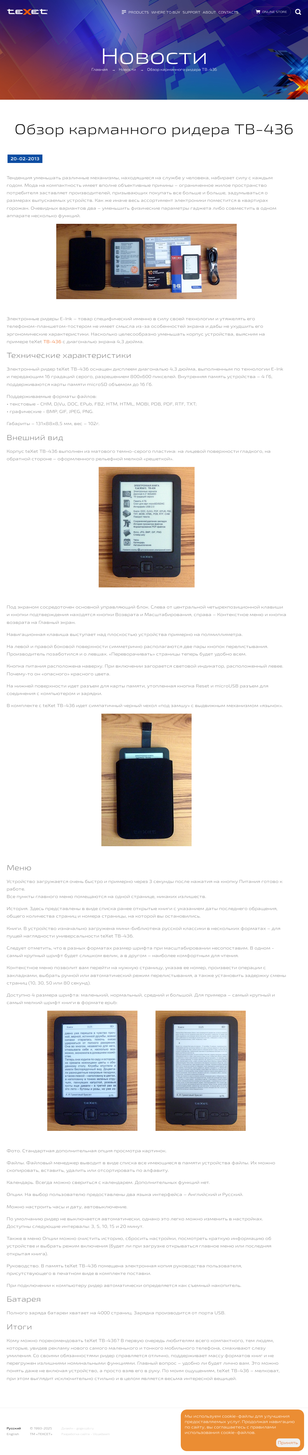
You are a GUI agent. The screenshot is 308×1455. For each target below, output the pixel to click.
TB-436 (52, 341)
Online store (274, 12)
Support (191, 12)
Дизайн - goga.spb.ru (77, 1428)
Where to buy (165, 12)
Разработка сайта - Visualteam (85, 1434)
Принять (288, 1442)
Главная (99, 69)
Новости (127, 69)
